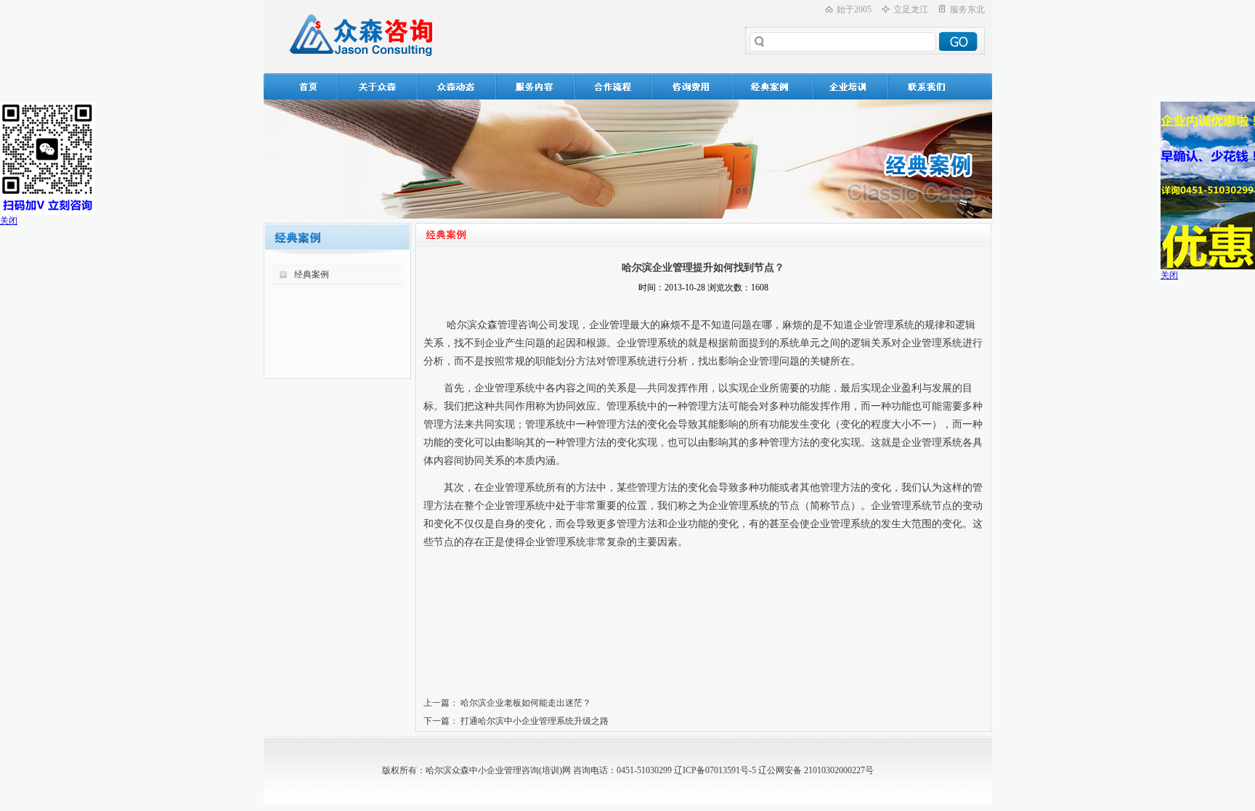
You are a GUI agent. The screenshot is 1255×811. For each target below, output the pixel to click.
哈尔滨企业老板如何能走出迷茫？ (525, 703)
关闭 (8, 221)
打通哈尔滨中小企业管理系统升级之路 (534, 721)
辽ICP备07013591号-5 (715, 770)
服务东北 (967, 9)
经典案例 (311, 274)
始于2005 (854, 9)
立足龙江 (910, 9)
